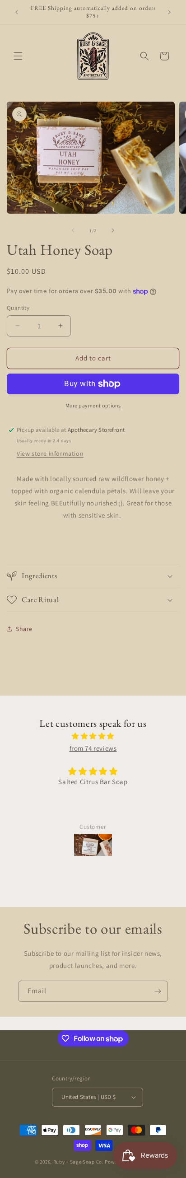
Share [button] (24, 629)
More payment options (93, 405)
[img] (93, 736)
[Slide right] (113, 230)
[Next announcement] (169, 12)
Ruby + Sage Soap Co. (79, 1162)
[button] (18, 56)
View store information (50, 453)
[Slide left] (73, 230)
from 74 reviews (93, 748)
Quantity (18, 308)
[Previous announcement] (17, 12)
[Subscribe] (157, 991)
